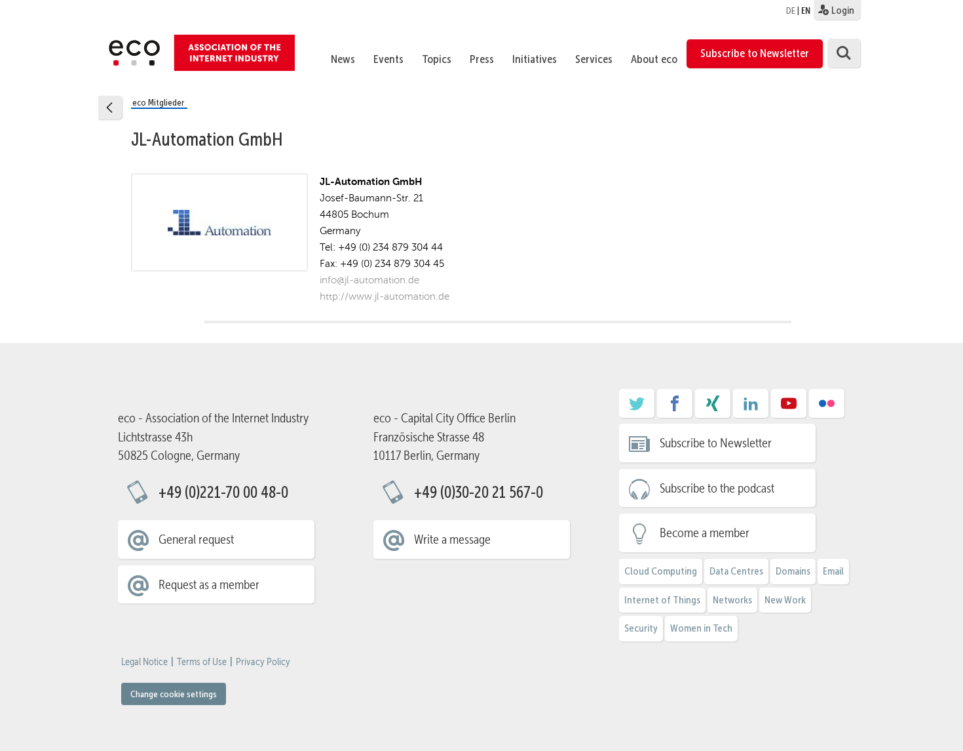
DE (790, 10)
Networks (732, 599)
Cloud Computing (660, 571)
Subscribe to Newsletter (754, 53)
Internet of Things (662, 599)
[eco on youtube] (789, 408)
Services (594, 59)
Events (388, 59)
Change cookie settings (173, 694)
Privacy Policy (263, 662)
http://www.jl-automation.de (384, 296)
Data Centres (736, 571)
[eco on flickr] (827, 408)
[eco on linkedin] (751, 408)
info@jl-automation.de (369, 279)
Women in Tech (701, 628)
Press (482, 59)
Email (833, 571)
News (343, 59)
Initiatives (534, 59)
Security (641, 628)
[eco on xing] (713, 408)
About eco (654, 59)
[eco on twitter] (637, 408)
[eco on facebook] (675, 408)
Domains (793, 571)
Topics (436, 59)
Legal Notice (144, 662)
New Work (785, 599)
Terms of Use (202, 662)
